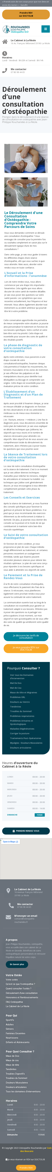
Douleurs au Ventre (20, 702)
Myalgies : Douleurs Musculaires (26, 742)
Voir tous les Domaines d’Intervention (21, 677)
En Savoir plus (17, 964)
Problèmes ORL (17, 697)
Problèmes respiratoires (22, 716)
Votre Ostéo (14, 975)
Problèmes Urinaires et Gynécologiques (21, 722)
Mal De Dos (15, 683)
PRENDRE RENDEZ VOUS (27, 831)
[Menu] (45, 29)
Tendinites (15, 706)
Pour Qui (11, 1015)
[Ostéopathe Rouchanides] (16, 29)
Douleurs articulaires (20, 747)
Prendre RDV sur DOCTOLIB (26, 14)
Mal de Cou (15, 687)
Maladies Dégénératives (22, 728)
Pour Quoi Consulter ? (20, 1051)
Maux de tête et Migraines (23, 692)
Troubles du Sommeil (21, 711)
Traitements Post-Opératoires (25, 738)
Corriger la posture (19, 733)
